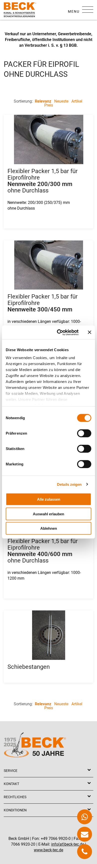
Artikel (76, 101)
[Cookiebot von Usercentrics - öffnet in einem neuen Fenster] (59, 332)
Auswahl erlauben (48, 514)
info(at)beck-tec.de (67, 844)
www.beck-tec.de (48, 850)
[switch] (84, 433)
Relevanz (43, 101)
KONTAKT (11, 784)
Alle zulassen (48, 499)
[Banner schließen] (89, 332)
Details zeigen (69, 484)
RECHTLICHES (15, 797)
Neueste (61, 101)
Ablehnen (48, 528)
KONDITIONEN (15, 810)
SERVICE (10, 771)
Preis (48, 105)
